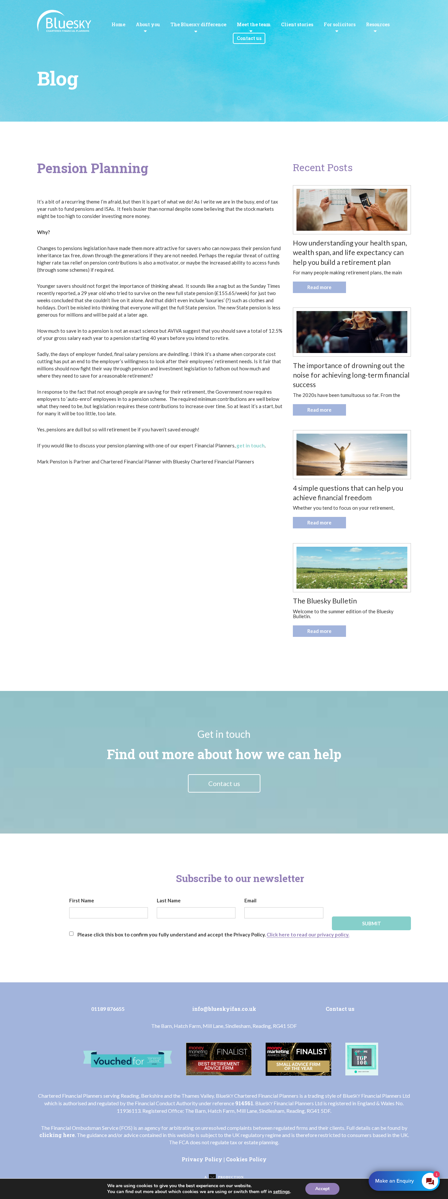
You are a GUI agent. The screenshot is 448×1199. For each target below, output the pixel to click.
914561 (244, 1103)
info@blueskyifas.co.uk (224, 1008)
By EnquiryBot (401, 1181)
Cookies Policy (246, 1159)
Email (250, 900)
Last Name (169, 900)
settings (281, 1192)
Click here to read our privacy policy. (308, 934)
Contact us (249, 38)
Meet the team (254, 24)
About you (148, 24)
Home (118, 24)
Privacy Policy (202, 1159)
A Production (224, 1177)
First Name (81, 900)
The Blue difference (198, 24)
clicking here (57, 1134)
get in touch (250, 445)
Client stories (297, 24)
